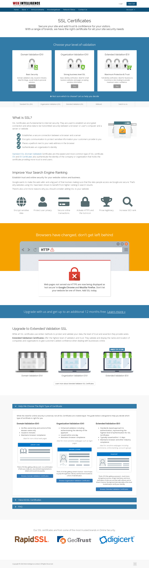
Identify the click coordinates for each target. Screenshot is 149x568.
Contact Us (82, 10)
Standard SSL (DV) (26, 104)
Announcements (37, 10)
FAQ (20, 506)
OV (13, 156)
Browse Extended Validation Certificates (114, 489)
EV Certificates (26, 156)
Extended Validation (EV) (74, 104)
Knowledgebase (53, 10)
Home (16, 10)
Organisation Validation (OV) (50, 104)
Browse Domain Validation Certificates (35, 476)
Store (24, 10)
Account (130, 10)
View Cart (131, 4)
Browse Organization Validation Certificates (74, 481)
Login (121, 4)
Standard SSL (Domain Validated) (27, 154)
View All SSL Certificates (29, 500)
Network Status (69, 10)
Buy (32, 86)
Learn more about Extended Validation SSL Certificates (74, 384)
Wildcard (99, 104)
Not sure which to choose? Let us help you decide (75, 96)
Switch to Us (123, 104)
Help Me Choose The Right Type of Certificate (40, 406)
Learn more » (116, 312)
